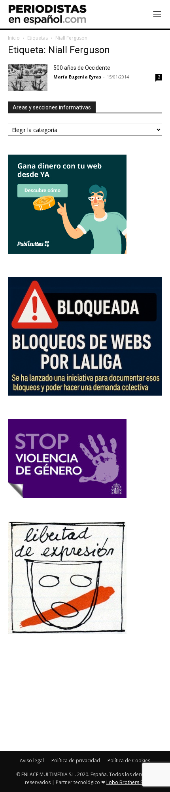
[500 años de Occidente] (27, 77)
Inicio (14, 37)
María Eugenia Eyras (77, 77)
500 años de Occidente (81, 68)
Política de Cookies (129, 760)
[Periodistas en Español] (47, 14)
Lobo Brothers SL (125, 782)
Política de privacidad (75, 760)
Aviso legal (32, 760)
